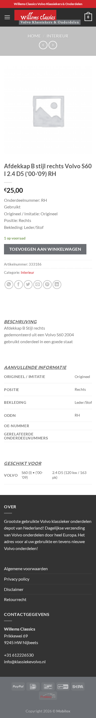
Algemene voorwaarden (26, 568)
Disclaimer (13, 589)
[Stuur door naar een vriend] (37, 284)
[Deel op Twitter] (28, 284)
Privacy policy (16, 578)
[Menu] (7, 17)
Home (34, 35)
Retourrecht (15, 599)
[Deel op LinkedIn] (57, 284)
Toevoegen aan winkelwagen (45, 249)
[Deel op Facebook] (18, 284)
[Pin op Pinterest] (47, 284)
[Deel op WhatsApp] (9, 284)
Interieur (57, 35)
